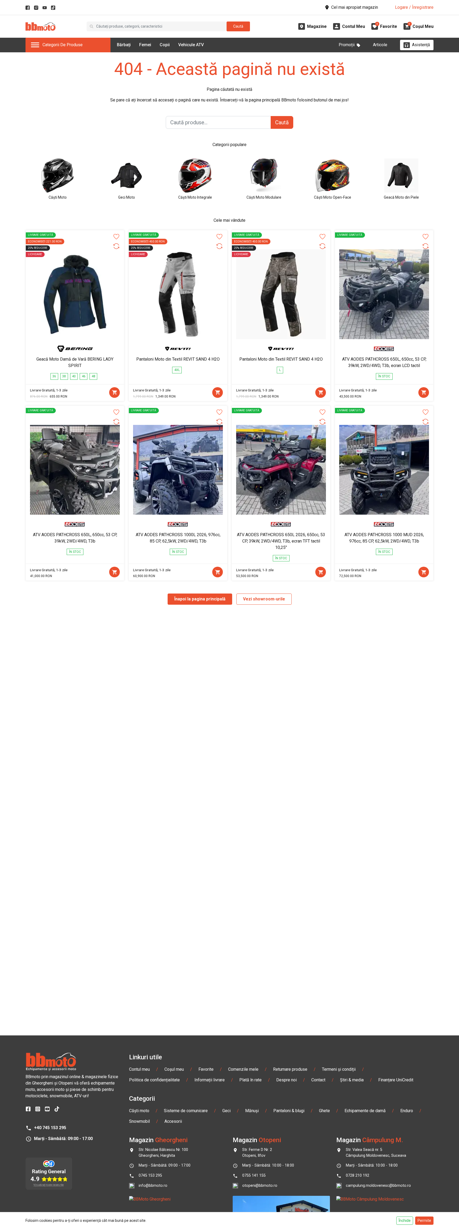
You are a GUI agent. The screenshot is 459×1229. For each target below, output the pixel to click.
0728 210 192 (357, 1175)
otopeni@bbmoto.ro (259, 1185)
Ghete (324, 1110)
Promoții (347, 44)
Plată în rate (250, 1079)
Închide (405, 1220)
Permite (424, 1220)
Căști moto (139, 1110)
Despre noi (286, 1079)
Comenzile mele (243, 1069)
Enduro (406, 1110)
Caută (238, 26)
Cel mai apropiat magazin (354, 7)
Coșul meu (174, 1069)
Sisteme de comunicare (186, 1110)
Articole (380, 44)
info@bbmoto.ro (153, 1185)
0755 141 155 (254, 1175)
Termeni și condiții (339, 1069)
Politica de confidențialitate (154, 1079)
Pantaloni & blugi (288, 1110)
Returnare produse (290, 1069)
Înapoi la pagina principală (200, 598)
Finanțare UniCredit (395, 1079)
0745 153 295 (150, 1175)
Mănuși (252, 1110)
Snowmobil (139, 1121)
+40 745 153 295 (50, 1127)
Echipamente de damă (365, 1110)
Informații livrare (209, 1079)
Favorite (206, 1069)
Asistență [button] (421, 44)
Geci (226, 1110)
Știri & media (352, 1079)
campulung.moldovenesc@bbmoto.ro (378, 1185)
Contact (318, 1079)
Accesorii (173, 1121)
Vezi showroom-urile (264, 598)
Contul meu (139, 1069)
